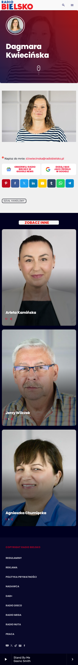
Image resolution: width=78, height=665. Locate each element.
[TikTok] (15, 646)
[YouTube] (7, 646)
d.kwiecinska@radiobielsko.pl (45, 158)
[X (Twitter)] (11, 646)
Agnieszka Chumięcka (26, 512)
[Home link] (17, 5)
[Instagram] (20, 646)
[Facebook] (24, 646)
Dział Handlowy (14, 201)
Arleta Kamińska (21, 312)
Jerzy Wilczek (18, 412)
